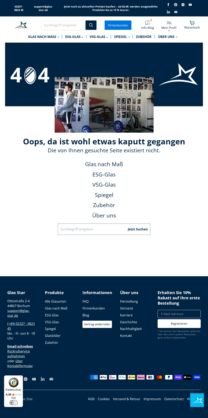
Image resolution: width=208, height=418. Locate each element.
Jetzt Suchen (138, 229)
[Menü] (20, 377)
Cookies (104, 399)
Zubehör (144, 37)
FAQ (85, 301)
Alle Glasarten (55, 301)
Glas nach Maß (42, 37)
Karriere (126, 315)
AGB (91, 399)
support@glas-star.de (43, 8)
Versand (126, 308)
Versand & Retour (126, 399)
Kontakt (126, 335)
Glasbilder (53, 335)
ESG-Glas (73, 37)
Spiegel (121, 37)
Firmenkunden (118, 25)
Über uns (166, 37)
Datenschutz (174, 399)
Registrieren (179, 324)
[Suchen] (91, 25)
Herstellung (129, 301)
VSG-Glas (98, 37)
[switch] (14, 402)
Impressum (152, 399)
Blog (85, 315)
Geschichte (128, 322)
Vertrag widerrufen (97, 324)
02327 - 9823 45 (18, 8)
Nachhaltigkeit (131, 329)
